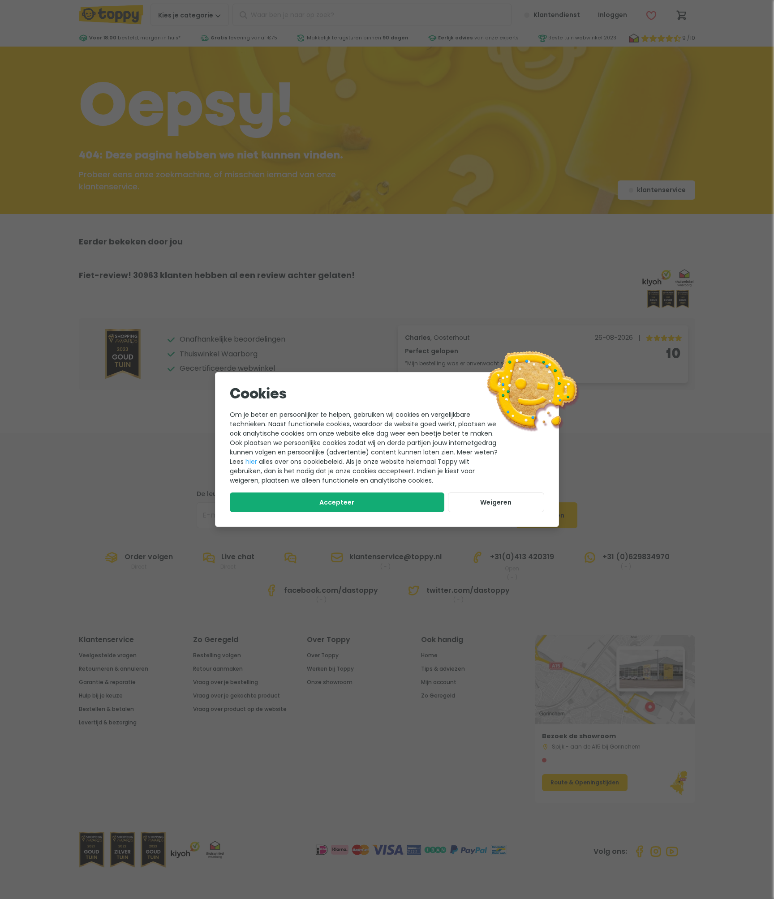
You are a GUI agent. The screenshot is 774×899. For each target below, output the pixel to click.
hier (251, 461)
